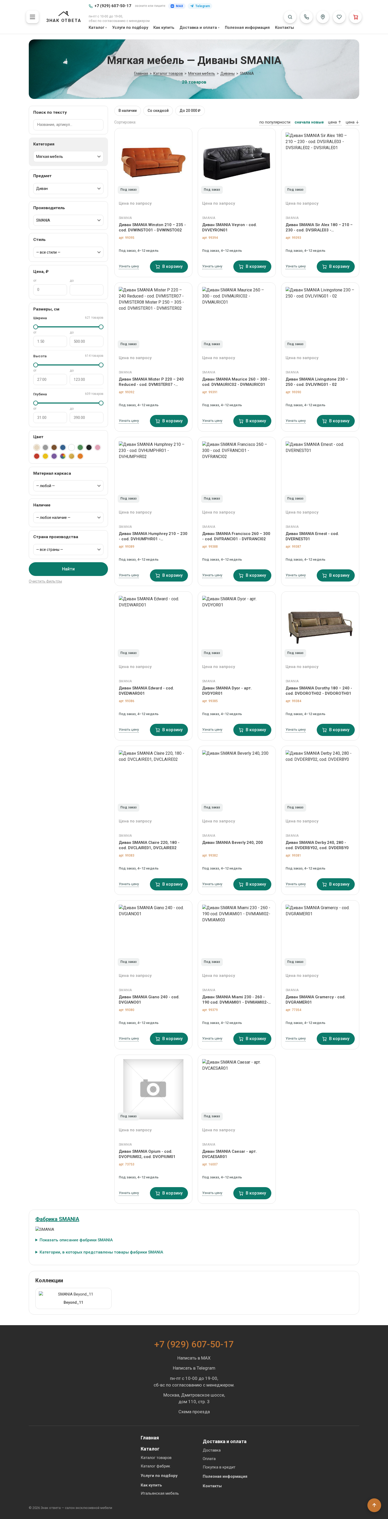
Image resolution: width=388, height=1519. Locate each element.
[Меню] (32, 17)
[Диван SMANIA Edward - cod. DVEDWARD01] (153, 626)
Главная (150, 1437)
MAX (179, 6)
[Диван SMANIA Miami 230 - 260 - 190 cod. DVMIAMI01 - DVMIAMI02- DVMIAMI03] (236, 935)
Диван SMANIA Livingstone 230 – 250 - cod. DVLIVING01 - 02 (317, 382)
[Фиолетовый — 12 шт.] (54, 456)
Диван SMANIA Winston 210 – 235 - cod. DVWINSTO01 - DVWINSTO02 (152, 227)
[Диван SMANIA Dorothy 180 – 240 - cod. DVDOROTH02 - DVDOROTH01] (320, 626)
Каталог (96, 27)
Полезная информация (247, 27)
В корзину (172, 266)
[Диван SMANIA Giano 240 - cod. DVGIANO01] (153, 935)
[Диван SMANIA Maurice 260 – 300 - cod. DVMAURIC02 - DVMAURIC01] (236, 317)
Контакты (284, 27)
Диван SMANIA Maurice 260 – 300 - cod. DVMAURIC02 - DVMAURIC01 (236, 382)
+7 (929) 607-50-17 (112, 5)
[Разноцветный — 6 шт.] (62, 456)
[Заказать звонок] (306, 17)
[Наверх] (374, 1505)
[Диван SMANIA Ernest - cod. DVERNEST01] (320, 471)
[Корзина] (355, 17)
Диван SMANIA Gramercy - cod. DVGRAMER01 (316, 1000)
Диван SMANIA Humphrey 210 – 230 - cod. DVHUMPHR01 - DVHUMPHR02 (153, 536)
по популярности (274, 122)
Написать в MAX (194, 1358)
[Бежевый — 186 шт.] (36, 447)
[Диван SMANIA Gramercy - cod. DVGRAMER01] (320, 935)
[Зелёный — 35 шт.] (80, 447)
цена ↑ (335, 122)
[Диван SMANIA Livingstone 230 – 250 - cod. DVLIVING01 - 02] (320, 317)
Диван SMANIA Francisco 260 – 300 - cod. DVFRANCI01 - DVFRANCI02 (236, 536)
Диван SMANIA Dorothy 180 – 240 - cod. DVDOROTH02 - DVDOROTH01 (319, 691)
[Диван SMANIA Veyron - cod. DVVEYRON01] (236, 162)
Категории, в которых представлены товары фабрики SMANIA (101, 1252)
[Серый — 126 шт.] (45, 447)
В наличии (128, 110)
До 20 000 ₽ (190, 110)
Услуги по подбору (130, 27)
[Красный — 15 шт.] (36, 456)
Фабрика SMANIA (57, 1219)
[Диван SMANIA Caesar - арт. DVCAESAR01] (236, 1089)
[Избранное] (339, 17)
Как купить (163, 27)
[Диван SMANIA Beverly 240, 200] (236, 780)
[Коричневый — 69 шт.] (54, 447)
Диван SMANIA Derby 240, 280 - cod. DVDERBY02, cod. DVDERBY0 (317, 845)
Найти (68, 568)
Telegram (202, 6)
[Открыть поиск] (290, 17)
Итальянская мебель (160, 1493)
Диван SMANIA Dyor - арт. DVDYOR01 (227, 691)
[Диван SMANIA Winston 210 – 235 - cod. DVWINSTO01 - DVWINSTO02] (153, 162)
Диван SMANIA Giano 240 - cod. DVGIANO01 (149, 1000)
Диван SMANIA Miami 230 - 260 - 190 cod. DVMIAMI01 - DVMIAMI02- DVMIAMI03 (235, 1000)
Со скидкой (158, 110)
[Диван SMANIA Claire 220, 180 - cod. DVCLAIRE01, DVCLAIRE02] (153, 780)
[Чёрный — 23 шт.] (89, 447)
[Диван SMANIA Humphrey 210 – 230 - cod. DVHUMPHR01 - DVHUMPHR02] (153, 471)
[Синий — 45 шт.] (62, 447)
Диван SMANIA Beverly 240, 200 (232, 842)
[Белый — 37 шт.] (71, 447)
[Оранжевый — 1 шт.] (80, 456)
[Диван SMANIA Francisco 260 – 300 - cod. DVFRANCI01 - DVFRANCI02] (236, 471)
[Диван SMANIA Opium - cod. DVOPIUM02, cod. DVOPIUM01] (153, 1089)
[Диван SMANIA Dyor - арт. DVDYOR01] (236, 626)
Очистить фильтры (45, 581)
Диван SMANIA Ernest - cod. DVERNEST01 (312, 536)
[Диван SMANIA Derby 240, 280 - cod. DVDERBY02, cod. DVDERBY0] (320, 780)
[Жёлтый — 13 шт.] (45, 456)
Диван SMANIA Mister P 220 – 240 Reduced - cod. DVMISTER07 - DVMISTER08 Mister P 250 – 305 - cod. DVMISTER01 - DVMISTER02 (151, 382)
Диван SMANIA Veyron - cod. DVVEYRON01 (229, 227)
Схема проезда (194, 1411)
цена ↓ (352, 122)
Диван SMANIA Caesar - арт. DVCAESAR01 (229, 1154)
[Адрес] (322, 17)
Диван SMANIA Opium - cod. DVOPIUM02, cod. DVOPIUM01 (147, 1154)
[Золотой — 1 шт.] (71, 456)
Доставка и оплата (198, 27)
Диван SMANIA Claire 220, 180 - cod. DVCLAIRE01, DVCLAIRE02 (149, 845)
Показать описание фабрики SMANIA (76, 1240)
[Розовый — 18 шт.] (97, 447)
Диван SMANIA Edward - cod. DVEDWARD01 (146, 691)
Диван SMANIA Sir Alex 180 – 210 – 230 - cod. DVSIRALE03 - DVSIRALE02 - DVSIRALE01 (319, 227)
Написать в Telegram (194, 1368)
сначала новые (309, 122)
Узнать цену (129, 266)
